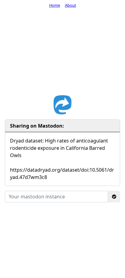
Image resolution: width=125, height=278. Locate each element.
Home (54, 5)
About (70, 5)
